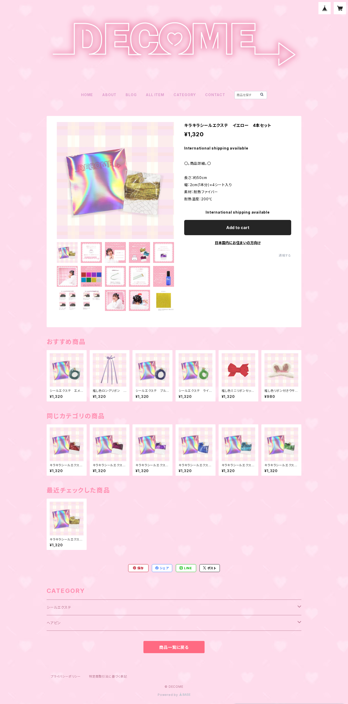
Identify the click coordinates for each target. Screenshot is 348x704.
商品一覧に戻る (174, 647)
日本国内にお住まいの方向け (238, 243)
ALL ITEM (155, 95)
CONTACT (215, 95)
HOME (87, 95)
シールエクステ (59, 607)
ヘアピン (54, 623)
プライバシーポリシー (66, 676)
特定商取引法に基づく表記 (108, 676)
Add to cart (237, 227)
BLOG (131, 95)
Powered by (168, 695)
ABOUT (109, 95)
